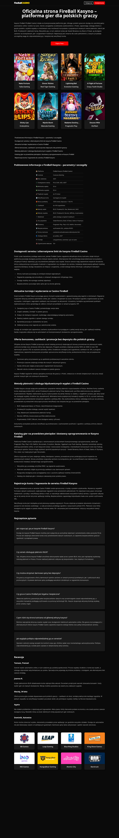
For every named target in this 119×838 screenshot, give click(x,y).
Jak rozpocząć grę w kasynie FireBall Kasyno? (35, 528)
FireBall (22, 3)
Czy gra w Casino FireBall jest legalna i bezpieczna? (38, 594)
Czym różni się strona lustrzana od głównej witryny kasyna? (41, 617)
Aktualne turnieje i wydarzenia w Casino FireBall (32, 144)
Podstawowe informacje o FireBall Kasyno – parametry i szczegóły (38, 138)
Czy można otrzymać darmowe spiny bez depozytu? (38, 573)
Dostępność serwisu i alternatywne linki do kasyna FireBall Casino (38, 141)
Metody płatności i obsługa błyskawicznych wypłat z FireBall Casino (39, 151)
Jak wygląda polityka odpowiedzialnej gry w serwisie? (39, 638)
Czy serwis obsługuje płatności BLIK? (32, 552)
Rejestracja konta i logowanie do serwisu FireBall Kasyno (35, 158)
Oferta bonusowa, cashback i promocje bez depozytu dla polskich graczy (41, 148)
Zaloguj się (88, 3)
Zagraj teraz (59, 43)
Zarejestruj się (99, 3)
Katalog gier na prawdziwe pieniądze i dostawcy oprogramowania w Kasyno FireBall (44, 154)
